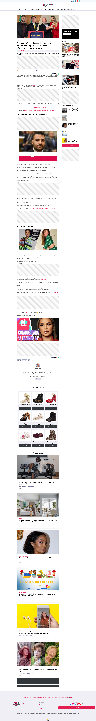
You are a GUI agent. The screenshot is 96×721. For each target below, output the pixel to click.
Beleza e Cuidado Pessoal (23, 556)
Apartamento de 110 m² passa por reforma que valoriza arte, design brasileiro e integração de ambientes (38, 521)
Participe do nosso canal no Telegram (38, 107)
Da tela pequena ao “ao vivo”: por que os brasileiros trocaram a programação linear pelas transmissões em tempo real (37, 632)
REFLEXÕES (67, 697)
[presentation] (38, 467)
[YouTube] (77, 1)
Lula (28, 50)
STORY (71, 697)
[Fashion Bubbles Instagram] (38, 158)
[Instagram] (75, 1)
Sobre (17, 1)
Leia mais (21, 488)
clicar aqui (27, 312)
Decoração (63, 9)
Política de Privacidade (46, 715)
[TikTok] (79, 1)
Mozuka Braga (22, 70)
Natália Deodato (43, 279)
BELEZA (55, 697)
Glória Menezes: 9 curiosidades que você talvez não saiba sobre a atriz (38, 670)
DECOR (62, 697)
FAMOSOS (43, 697)
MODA (52, 697)
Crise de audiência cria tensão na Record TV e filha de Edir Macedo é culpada (43, 208)
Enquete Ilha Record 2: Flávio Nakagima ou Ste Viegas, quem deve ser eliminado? (39, 110)
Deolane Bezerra (35, 85)
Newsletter (29, 1)
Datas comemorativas (22, 592)
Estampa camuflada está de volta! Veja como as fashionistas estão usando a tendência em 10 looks (37, 483)
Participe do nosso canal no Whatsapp (38, 80)
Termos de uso (51, 715)
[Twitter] (74, 1)
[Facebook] (72, 1)
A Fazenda (19, 40)
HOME (25, 697)
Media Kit (41, 705)
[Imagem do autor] (17, 70)
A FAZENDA (29, 697)
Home (20, 9)
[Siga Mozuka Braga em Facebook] (36, 379)
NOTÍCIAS (39, 697)
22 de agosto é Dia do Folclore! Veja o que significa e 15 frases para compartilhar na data (37, 595)
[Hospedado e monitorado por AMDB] (48, 720)
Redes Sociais (21, 630)
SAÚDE (59, 697)
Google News (25, 1)
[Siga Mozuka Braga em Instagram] (38, 379)
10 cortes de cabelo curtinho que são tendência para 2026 (35, 558)
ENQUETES (34, 697)
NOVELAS (48, 697)
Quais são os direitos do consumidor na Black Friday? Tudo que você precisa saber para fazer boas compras (70, 71)
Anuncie (20, 1)
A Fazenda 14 (25, 50)
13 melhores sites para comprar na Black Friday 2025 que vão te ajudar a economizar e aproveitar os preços (70, 87)
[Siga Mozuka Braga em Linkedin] (40, 379)
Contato (34, 1)
